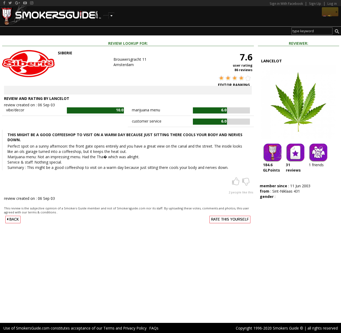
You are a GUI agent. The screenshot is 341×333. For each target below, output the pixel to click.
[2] (236, 183)
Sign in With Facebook (287, 3)
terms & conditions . (43, 212)
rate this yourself (230, 219)
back (13, 219)
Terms (109, 328)
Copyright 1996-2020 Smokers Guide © (269, 328)
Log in (332, 3)
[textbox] (311, 31)
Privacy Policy (135, 328)
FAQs (154, 328)
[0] (245, 183)
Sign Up (315, 3)
